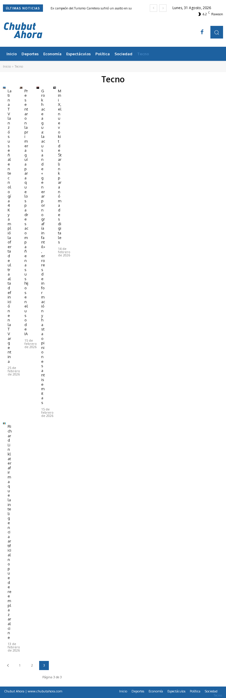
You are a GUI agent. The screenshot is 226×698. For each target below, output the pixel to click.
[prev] (153, 8)
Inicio (7, 66)
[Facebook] (202, 32)
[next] (163, 8)
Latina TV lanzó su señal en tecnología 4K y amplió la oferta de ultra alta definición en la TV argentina (9, 226)
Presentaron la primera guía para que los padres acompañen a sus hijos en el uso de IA (26, 212)
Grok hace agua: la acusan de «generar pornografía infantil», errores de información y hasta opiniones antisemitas (43, 246)
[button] (216, 32)
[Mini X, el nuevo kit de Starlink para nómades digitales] (54, 88)
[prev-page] (8, 665)
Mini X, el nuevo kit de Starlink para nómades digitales (60, 166)
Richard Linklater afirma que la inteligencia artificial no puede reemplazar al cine (9, 531)
